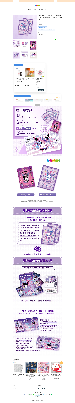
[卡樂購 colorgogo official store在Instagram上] (40, 388)
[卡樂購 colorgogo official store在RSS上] (44, 388)
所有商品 (34, 9)
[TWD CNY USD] (55, 1)
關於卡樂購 (41, 9)
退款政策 (41, 400)
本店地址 (14, 388)
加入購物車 (41, 90)
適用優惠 (40, 24)
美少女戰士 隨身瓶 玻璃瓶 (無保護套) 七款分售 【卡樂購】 (40, 80)
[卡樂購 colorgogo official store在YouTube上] (42, 388)
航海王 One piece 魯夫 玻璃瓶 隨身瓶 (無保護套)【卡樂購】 (20, 80)
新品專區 (29, 9)
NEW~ (46, 9)
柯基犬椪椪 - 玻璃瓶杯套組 (30, 79)
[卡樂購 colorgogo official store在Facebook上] (38, 388)
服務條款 (33, 400)
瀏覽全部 (58, 97)
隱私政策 (37, 400)
